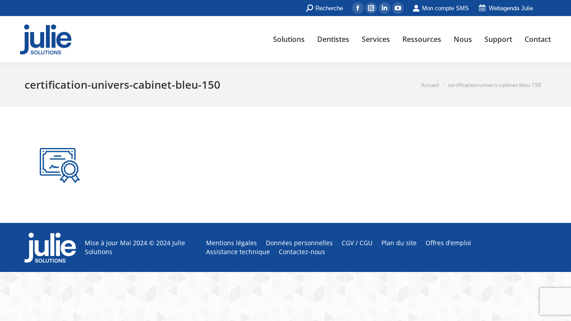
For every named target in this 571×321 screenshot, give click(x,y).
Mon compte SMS (445, 8)
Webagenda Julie (511, 8)
